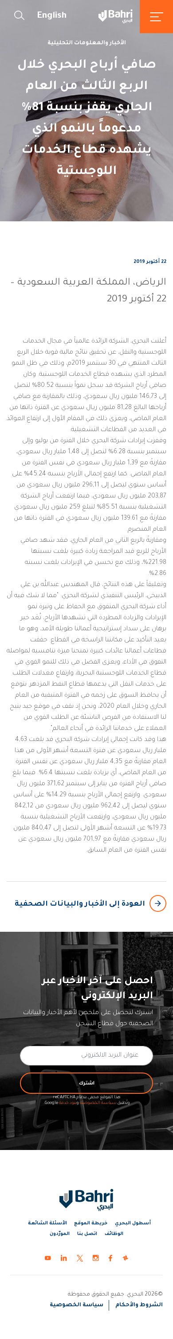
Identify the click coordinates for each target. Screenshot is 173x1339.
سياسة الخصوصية (98, 1103)
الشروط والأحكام (139, 1305)
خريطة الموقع (90, 1223)
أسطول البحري (133, 1223)
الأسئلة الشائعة (47, 1223)
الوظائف (114, 1234)
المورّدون (60, 1234)
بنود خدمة (68, 1103)
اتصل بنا (87, 1234)
